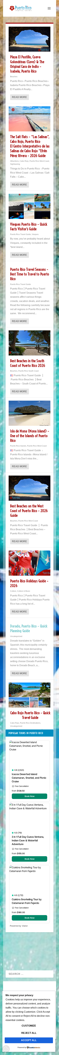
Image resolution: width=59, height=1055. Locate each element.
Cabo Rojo (24, 161)
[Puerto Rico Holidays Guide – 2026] (29, 563)
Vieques (35, 234)
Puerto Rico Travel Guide (20, 234)
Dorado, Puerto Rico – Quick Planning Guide (28, 628)
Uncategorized (16, 636)
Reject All (28, 1033)
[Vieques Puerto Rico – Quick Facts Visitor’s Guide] (29, 206)
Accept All (29, 1040)
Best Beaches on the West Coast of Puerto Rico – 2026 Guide (29, 511)
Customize (29, 1025)
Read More (19, 97)
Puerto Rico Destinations (30, 723)
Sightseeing (15, 164)
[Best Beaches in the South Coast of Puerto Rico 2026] (29, 342)
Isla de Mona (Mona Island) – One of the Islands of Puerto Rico (29, 436)
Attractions (14, 161)
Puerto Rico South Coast (28, 371)
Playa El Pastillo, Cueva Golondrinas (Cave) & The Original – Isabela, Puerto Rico (27, 64)
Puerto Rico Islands (18, 446)
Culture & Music (23, 591)
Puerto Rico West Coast (39, 161)
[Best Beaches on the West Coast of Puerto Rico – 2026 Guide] (29, 488)
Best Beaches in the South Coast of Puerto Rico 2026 (27, 363)
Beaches (13, 77)
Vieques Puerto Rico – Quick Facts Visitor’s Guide (28, 226)
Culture (13, 591)
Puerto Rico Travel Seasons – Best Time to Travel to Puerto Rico (29, 274)
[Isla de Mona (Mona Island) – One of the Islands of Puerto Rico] (29, 413)
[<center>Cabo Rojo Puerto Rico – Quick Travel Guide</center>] (29, 695)
